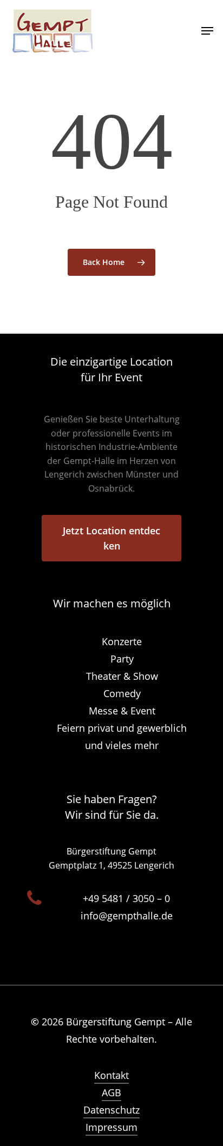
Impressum (111, 1127)
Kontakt (111, 1075)
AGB (111, 1092)
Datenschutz (111, 1109)
